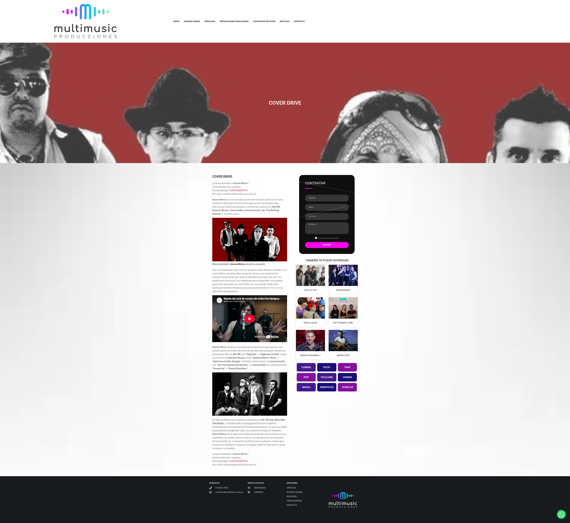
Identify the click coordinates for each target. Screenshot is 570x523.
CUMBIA (306, 367)
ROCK (326, 367)
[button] (561, 514)
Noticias (284, 21)
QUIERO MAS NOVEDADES (328, 238)
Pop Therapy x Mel (343, 323)
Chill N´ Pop (310, 290)
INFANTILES (327, 387)
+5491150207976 (238, 190)
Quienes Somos (192, 21)
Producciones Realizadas (234, 21)
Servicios (210, 21)
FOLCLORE (327, 377)
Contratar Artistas (264, 21)
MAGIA (306, 387)
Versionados (343, 290)
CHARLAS (347, 387)
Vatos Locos (310, 323)
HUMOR (347, 377)
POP (306, 377)
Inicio (176, 21)
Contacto (299, 21)
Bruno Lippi (343, 355)
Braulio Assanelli (310, 355)
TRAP (347, 367)
